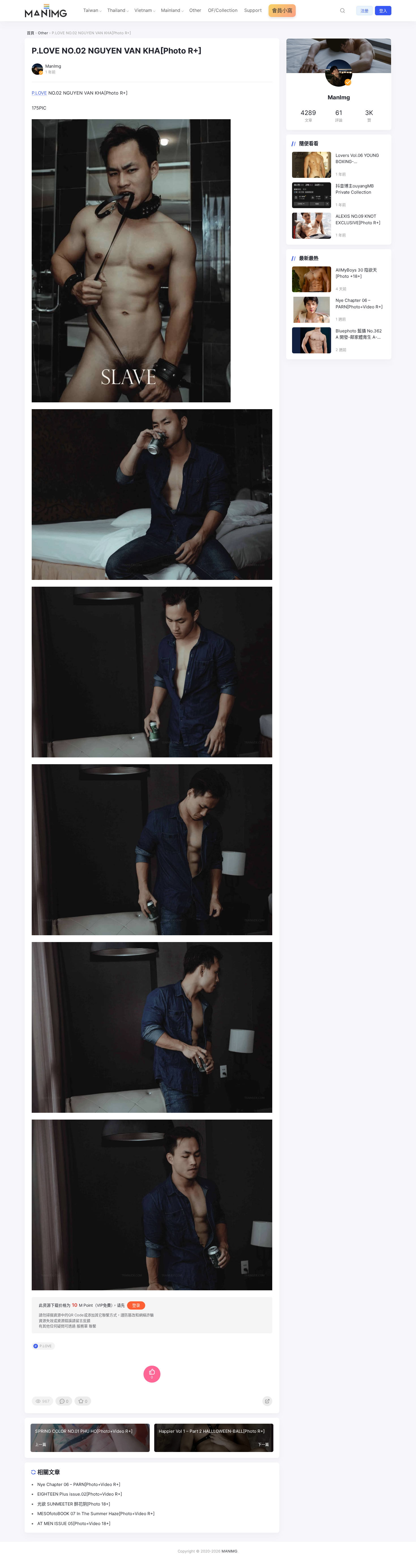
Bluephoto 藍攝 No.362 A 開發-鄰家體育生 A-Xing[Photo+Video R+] (359, 334)
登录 (136, 1305)
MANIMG (229, 1551)
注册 (364, 10)
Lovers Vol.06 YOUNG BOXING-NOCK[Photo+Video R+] (359, 159)
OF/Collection (222, 10)
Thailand (116, 10)
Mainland (170, 10)
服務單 (82, 1326)
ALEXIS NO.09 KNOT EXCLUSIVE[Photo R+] (358, 219)
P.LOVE (39, 93)
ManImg (339, 97)
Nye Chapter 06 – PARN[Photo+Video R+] (359, 303)
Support (253, 10)
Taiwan (90, 10)
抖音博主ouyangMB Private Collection (355, 189)
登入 (383, 10)
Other (195, 10)
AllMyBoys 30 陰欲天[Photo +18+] (356, 273)
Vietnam (143, 10)
